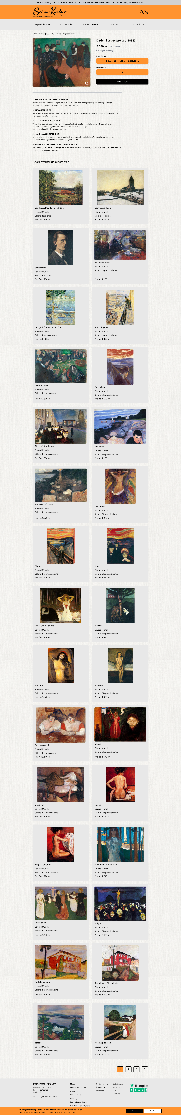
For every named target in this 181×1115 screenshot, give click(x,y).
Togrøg (38, 1042)
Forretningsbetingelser (79, 1102)
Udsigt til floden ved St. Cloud (49, 327)
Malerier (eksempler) (78, 1087)
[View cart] (146, 12)
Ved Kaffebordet (102, 262)
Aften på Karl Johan (44, 446)
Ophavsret (74, 1091)
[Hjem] (50, 12)
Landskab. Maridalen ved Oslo (49, 208)
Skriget (38, 566)
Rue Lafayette (101, 327)
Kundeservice (75, 1095)
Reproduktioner (42, 24)
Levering (73, 1098)
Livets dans (40, 922)
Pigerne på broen (102, 1042)
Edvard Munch (54, 34)
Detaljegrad (101, 67)
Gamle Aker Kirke (102, 208)
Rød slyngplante (42, 982)
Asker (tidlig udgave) (45, 625)
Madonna (39, 685)
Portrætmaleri (66, 24)
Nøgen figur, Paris (43, 864)
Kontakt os (138, 24)
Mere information (69, 1112)
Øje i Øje (98, 625)
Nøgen (97, 805)
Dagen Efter (40, 805)
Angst (97, 566)
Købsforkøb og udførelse (80, 1106)
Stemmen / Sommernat (105, 864)
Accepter (135, 1111)
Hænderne (99, 506)
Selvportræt (40, 267)
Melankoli (99, 446)
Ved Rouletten (41, 385)
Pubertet (98, 685)
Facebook (100, 1090)
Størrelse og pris (103, 56)
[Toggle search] (142, 12)
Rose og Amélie (42, 745)
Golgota (98, 923)
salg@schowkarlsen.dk (133, 2)
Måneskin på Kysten (44, 504)
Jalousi (97, 744)
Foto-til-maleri (90, 24)
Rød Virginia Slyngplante (106, 983)
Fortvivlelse (99, 387)
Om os (114, 24)
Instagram (100, 1087)
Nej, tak (152, 1111)
